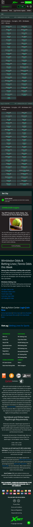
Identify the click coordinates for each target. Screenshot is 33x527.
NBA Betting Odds (22, 345)
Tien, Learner (24, 147)
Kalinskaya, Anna (9, 84)
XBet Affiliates (6, 354)
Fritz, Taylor (9, 120)
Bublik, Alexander (9, 137)
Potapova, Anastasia (24, 71)
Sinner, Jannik (9, 113)
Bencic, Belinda (8, 57)
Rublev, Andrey (24, 154)
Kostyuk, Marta (8, 40)
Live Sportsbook (11, 407)
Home (2, 14)
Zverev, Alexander (9, 116)
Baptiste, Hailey (24, 91)
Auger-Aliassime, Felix (9, 130)
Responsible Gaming (16, 513)
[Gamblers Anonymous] (27, 375)
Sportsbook (5, 7)
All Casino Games (7, 362)
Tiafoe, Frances (8, 154)
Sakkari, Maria (8, 67)
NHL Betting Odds (22, 357)
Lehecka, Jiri (24, 143)
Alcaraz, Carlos (24, 113)
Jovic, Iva (8, 47)
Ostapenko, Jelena (9, 64)
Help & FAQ (5, 342)
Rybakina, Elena (24, 27)
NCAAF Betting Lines (23, 342)
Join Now (28, 2)
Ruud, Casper (24, 157)
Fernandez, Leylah (24, 88)
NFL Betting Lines (22, 336)
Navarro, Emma (24, 84)
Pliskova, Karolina (24, 74)
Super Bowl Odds (22, 339)
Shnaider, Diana (24, 61)
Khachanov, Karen (24, 167)
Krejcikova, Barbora (24, 50)
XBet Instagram (22, 365)
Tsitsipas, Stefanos (8, 171)
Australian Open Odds (7, 296)
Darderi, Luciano (24, 164)
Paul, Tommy (9, 143)
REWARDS (5, 10)
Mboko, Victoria (24, 44)
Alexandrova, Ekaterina (24, 67)
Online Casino (17, 313)
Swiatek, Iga (9, 33)
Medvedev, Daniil (9, 123)
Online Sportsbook (6, 313)
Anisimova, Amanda (8, 50)
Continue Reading (16, 246)
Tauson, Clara (9, 74)
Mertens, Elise (24, 57)
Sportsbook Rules (7, 345)
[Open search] (28, 6)
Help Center (27, 523)
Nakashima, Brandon (8, 177)
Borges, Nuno (8, 184)
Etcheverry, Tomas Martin (24, 184)
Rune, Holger (9, 133)
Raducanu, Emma (9, 61)
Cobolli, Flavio (8, 140)
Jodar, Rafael (24, 126)
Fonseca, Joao (8, 126)
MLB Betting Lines (22, 348)
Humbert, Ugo (8, 174)
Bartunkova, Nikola (8, 77)
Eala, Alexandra (8, 54)
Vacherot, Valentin (9, 160)
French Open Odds (6, 294)
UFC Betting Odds (22, 354)
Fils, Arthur (24, 133)
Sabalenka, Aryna (9, 27)
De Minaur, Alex (24, 137)
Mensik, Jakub (24, 130)
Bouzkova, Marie (9, 71)
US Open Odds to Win (7, 289)
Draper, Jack (24, 120)
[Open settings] (30, 6)
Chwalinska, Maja (9, 88)
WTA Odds (11, 298)
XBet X (19, 362)
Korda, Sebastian (24, 160)
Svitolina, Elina (24, 54)
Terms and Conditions (16, 507)
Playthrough (5, 466)
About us (5, 336)
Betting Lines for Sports (19, 325)
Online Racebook (26, 313)
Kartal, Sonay (8, 91)
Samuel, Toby (9, 181)
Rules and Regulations (16, 510)
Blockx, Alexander (9, 167)
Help (22, 6)
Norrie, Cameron (24, 181)
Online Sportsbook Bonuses (10, 315)
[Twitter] (19, 501)
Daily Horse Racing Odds (9, 365)
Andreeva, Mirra (24, 33)
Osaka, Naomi (8, 44)
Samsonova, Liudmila (8, 81)
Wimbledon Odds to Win (8, 292)
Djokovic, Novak (24, 116)
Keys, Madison (24, 37)
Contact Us (5, 339)
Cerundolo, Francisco (24, 174)
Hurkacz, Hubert (24, 150)
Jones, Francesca (24, 94)
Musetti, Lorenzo (9, 147)
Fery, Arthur (24, 140)
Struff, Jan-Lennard (24, 177)
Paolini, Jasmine (24, 47)
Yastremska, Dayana (8, 94)
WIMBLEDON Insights (10, 207)
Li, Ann (8, 98)
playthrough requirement (25, 460)
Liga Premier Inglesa (19, 10)
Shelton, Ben (24, 123)
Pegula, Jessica (24, 40)
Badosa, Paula (24, 81)
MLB (10, 10)
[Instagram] (14, 500)
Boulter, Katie (24, 77)
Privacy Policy (16, 504)
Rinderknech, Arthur (8, 150)
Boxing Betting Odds (23, 351)
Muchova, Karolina (24, 30)
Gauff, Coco (9, 37)
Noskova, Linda (8, 30)
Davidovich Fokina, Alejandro (24, 171)
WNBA (29, 10)
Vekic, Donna (24, 64)
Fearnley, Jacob (8, 164)
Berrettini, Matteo (9, 157)
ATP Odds (4, 298)
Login (22, 2)
